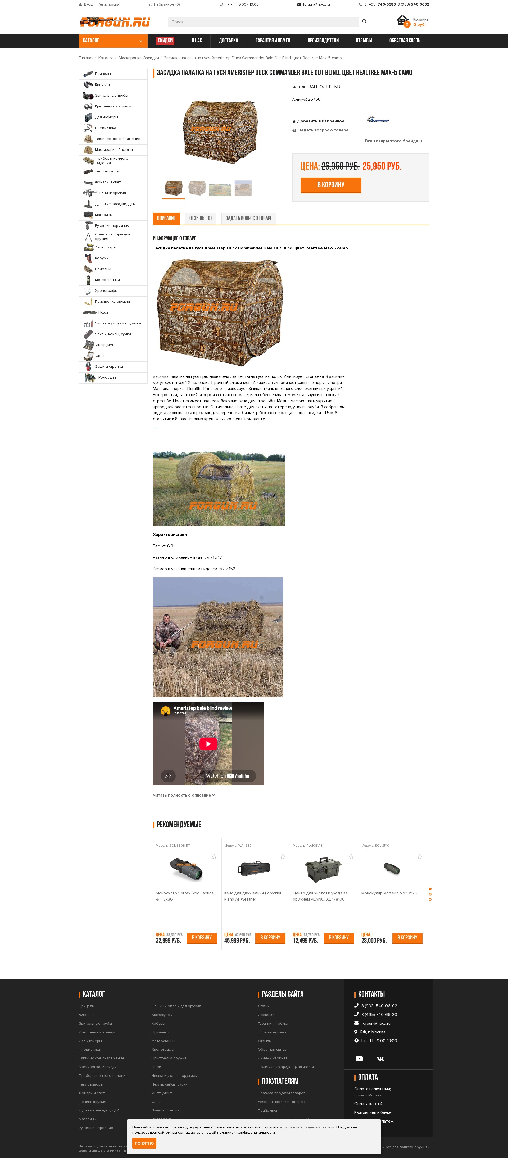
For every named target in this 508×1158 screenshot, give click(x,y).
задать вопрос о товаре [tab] (249, 219)
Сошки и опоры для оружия (176, 1006)
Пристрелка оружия (169, 1058)
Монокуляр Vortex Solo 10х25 (389, 893)
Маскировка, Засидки (139, 58)
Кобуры (158, 1023)
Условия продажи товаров (281, 1102)
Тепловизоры (91, 1084)
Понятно (144, 1143)
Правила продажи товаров (282, 1093)
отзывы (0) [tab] (200, 219)
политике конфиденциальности (306, 1127)
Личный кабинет (272, 1058)
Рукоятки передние (96, 1127)
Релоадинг (161, 1119)
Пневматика (89, 1049)
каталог (91, 41)
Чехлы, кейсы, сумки (170, 1084)
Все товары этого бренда (392, 141)
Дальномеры (90, 1041)
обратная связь (404, 41)
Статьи (264, 1006)
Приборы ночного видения (103, 1075)
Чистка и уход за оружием (175, 1075)
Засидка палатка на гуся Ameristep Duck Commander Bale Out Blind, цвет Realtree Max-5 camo (253, 58)
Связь (157, 1102)
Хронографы (163, 1049)
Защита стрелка (165, 1110)
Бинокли (86, 1014)
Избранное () (167, 4)
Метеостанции (164, 1041)
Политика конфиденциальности (286, 1067)
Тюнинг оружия (92, 1102)
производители (323, 41)
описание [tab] (166, 219)
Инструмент (162, 1093)
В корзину (331, 185)
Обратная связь (272, 1049)
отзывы (364, 41)
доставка (228, 41)
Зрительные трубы (95, 1023)
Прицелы (87, 1006)
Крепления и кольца (97, 1032)
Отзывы (265, 1041)
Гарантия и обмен (273, 1023)
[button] (430, 890)
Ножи (156, 1067)
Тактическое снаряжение (101, 1058)
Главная (86, 58)
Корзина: (421, 22)
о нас (197, 41)
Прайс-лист (267, 1110)
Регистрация (108, 4)
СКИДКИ (165, 41)
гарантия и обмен (273, 41)
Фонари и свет (92, 1093)
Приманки (160, 1032)
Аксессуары (162, 1014)
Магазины (88, 1119)
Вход (88, 4)
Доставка (266, 1014)
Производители (272, 1032)
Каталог (106, 58)
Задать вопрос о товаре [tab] (323, 130)
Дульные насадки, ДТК (99, 1110)
